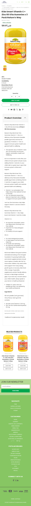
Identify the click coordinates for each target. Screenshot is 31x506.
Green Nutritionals (15, 460)
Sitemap (16, 410)
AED (22, 2)
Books (15, 419)
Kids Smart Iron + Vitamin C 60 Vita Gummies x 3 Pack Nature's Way (23, 358)
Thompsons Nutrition (15, 455)
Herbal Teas (15, 428)
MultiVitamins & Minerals (15, 434)
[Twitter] (17, 109)
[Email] (11, 109)
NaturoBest (15, 468)
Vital (15, 466)
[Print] (14, 109)
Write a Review (7, 22)
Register (18, 408)
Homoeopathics (15, 430)
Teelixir (15, 457)
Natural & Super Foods (16, 436)
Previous (2, 346)
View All (15, 470)
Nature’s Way (15, 449)
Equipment (15, 421)
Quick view (8, 365)
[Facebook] (9, 109)
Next (29, 346)
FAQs (15, 404)
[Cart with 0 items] (26, 2)
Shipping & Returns (16, 406)
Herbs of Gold (15, 451)
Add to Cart (8, 368)
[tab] (15, 118)
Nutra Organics (15, 462)
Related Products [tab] (14, 332)
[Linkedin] (20, 109)
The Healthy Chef (15, 464)
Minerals (15, 432)
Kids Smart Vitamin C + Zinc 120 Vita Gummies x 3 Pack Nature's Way (8, 358)
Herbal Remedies (15, 426)
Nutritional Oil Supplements (15, 438)
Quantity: (15, 93)
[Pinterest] (23, 109)
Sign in (12, 408)
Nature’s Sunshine (15, 453)
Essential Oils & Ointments (15, 423)
